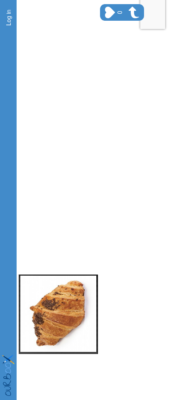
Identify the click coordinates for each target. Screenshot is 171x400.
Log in (8, 18)
